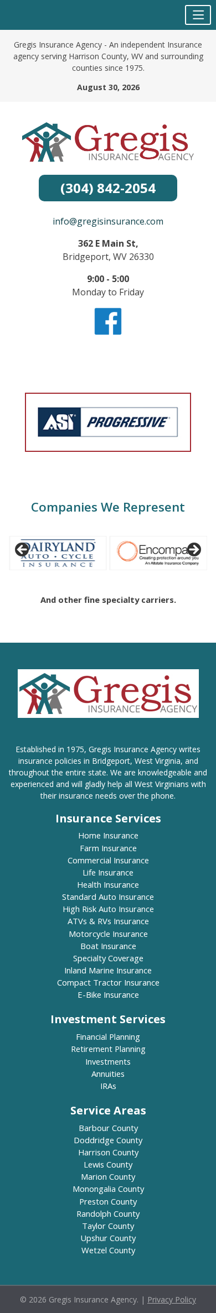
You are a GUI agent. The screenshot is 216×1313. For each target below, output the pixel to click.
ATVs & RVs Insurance (108, 920)
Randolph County (108, 1213)
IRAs (108, 1085)
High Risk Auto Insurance (108, 908)
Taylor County (108, 1225)
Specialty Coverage (108, 957)
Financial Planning (108, 1036)
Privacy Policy (171, 1299)
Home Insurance (108, 835)
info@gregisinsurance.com (108, 221)
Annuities (108, 1073)
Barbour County (108, 1127)
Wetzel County (108, 1249)
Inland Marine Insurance (108, 970)
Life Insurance (108, 872)
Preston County (108, 1201)
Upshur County (108, 1237)
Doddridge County (108, 1139)
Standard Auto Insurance (108, 896)
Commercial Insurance (108, 860)
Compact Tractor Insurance (108, 982)
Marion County (108, 1176)
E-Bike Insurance (108, 994)
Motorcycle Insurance (108, 933)
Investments (108, 1061)
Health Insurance (108, 884)
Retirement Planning (108, 1048)
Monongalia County (108, 1188)
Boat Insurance (108, 945)
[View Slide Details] (58, 553)
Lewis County (108, 1164)
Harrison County (108, 1152)
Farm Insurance (108, 847)
